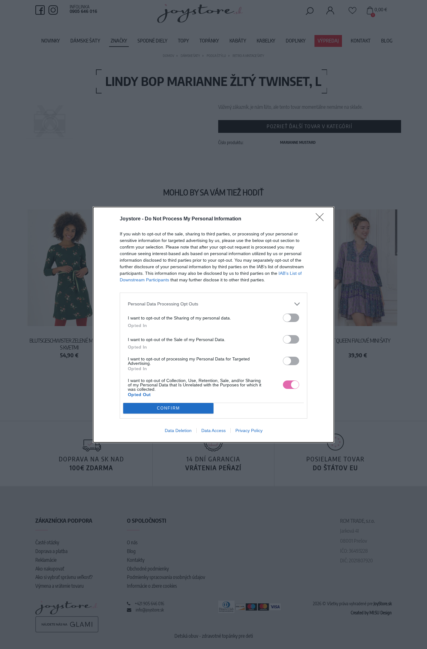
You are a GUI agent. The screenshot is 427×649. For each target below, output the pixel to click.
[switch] (291, 318)
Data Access (213, 430)
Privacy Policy (249, 430)
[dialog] (213, 324)
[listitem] (213, 304)
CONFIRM (168, 408)
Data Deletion (178, 430)
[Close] (322, 219)
